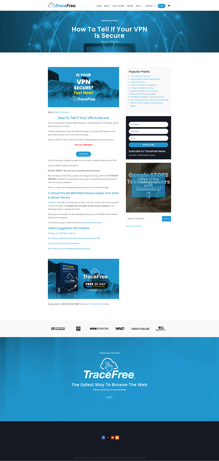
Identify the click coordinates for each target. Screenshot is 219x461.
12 (159, 207)
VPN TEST (83, 154)
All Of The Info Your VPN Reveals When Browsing (69, 248)
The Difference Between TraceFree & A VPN (147, 97)
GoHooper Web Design (138, 458)
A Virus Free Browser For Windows (143, 85)
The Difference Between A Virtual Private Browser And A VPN (74, 238)
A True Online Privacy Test (140, 76)
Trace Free (84, 458)
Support (149, 6)
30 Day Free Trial (96, 304)
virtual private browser (92, 222)
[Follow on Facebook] (103, 437)
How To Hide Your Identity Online (143, 94)
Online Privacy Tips (137, 82)
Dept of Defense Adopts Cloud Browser (145, 79)
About (107, 6)
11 (157, 207)
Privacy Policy (112, 458)
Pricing (130, 6)
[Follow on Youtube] (112, 437)
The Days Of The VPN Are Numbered (63, 243)
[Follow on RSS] (117, 437)
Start (161, 6)
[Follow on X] (108, 437)
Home (99, 6)
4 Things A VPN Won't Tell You (141, 88)
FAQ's (109, 397)
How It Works (118, 6)
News (138, 6)
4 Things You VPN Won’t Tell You (62, 233)
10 (155, 207)
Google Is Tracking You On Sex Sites (144, 91)
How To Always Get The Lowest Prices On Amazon (149, 100)
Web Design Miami (124, 458)
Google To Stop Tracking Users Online (148, 182)
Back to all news (62, 112)
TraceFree (52, 202)
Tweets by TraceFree (134, 226)
